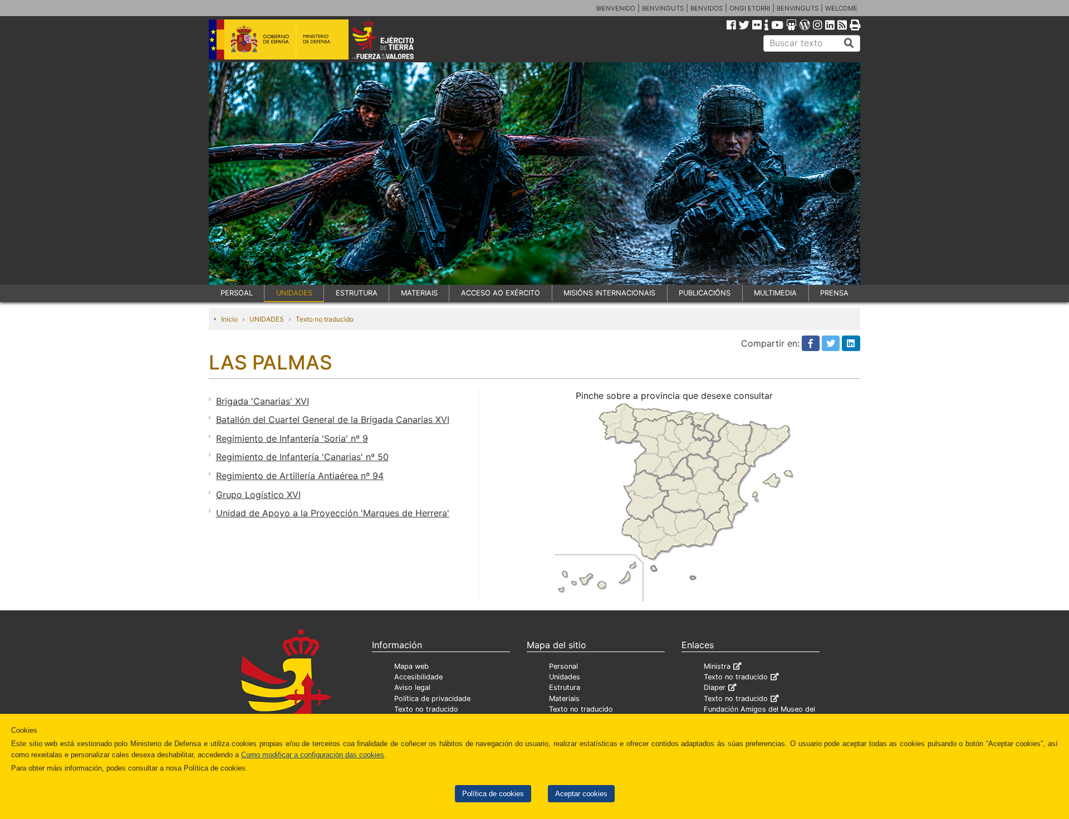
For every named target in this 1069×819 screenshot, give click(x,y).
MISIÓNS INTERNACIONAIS (609, 293)
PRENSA (834, 293)
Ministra (717, 666)
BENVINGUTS (663, 8)
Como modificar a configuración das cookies (312, 755)
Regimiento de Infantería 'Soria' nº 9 (292, 438)
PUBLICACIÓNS (704, 293)
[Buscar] (849, 43)
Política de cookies (493, 794)
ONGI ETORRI (749, 8)
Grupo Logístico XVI (258, 494)
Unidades (564, 677)
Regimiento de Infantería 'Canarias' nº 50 (302, 456)
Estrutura (564, 687)
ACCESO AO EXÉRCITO (500, 293)
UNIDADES (294, 293)
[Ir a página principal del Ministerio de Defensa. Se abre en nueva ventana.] (279, 38)
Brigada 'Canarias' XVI (262, 401)
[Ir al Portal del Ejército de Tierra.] (395, 38)
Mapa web (411, 666)
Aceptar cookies (581, 794)
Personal (563, 666)
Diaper (714, 687)
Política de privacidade (432, 698)
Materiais (564, 698)
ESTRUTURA (356, 293)
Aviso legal (412, 687)
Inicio (229, 319)
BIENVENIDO (615, 8)
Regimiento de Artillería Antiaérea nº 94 (300, 475)
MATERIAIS (419, 293)
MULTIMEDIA (775, 293)
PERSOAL (236, 293)
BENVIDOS (706, 8)
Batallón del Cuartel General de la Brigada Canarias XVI (332, 419)
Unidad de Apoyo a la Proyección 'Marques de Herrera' (332, 513)
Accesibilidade (418, 677)
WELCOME (841, 8)
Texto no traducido (325, 319)
